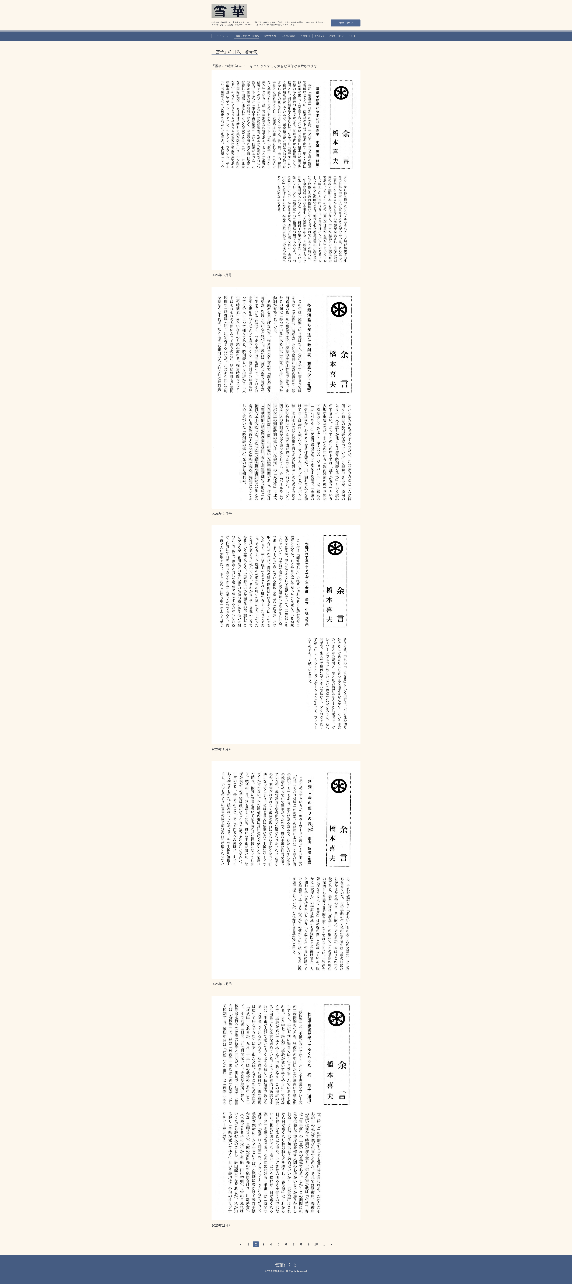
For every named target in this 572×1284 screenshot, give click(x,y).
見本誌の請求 (288, 36)
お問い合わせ (345, 23)
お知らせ (319, 36)
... (323, 1244)
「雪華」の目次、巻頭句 (246, 36)
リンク (352, 36)
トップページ (221, 36)
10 (316, 1244)
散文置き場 (270, 36)
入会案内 (305, 36)
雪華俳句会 (286, 1265)
